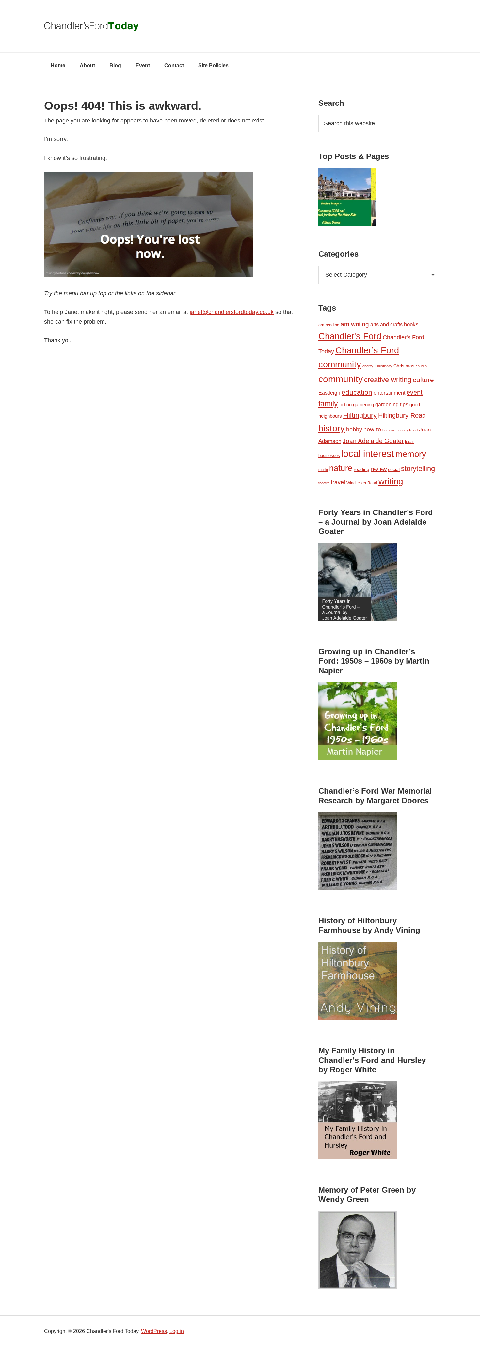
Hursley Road (407, 430)
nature (340, 468)
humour (388, 430)
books (411, 324)
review (379, 469)
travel (338, 482)
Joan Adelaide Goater (373, 440)
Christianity (383, 366)
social (394, 469)
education (357, 392)
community (340, 379)
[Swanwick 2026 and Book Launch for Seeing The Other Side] (347, 198)
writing (390, 481)
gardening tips (391, 404)
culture (423, 380)
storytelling (418, 468)
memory (410, 454)
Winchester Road (361, 483)
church (421, 366)
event (415, 392)
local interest (367, 453)
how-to (372, 429)
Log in (176, 1331)
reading (361, 469)
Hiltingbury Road (402, 415)
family (328, 403)
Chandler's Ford (349, 336)
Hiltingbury (360, 415)
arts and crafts (386, 324)
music (323, 470)
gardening (363, 404)
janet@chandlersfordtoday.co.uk (232, 312)
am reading (328, 324)
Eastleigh (329, 393)
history (331, 428)
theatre (323, 483)
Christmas (403, 365)
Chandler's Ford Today (240, 26)
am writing (355, 324)
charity (367, 366)
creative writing (387, 380)
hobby (354, 429)
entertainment (389, 393)
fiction (345, 404)
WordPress (154, 1331)
